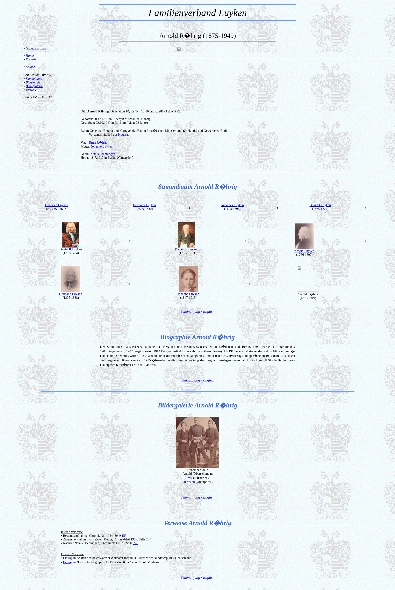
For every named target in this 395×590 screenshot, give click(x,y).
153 (124, 535)
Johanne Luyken (102, 146)
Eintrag (67, 558)
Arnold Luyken (304, 251)
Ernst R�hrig (98, 142)
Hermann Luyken (144, 205)
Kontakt (31, 59)
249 (135, 543)
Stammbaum (34, 78)
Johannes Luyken (232, 205)
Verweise (31, 89)
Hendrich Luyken (56, 205)
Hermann (189, 482)
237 (148, 539)
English (31, 66)
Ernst (189, 478)
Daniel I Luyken (320, 205)
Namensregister (36, 48)
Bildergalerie (34, 86)
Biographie (33, 82)
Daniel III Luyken (186, 249)
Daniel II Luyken (70, 249)
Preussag (123, 134)
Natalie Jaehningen (102, 154)
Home (30, 55)
